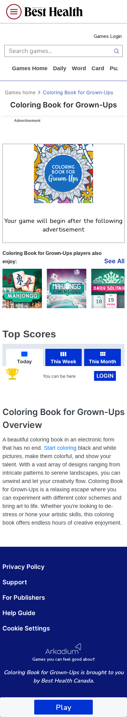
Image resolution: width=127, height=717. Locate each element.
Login (104, 376)
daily (59, 68)
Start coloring (60, 448)
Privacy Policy (23, 566)
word (79, 68)
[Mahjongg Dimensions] (66, 288)
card (98, 68)
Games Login (108, 36)
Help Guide (18, 613)
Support (14, 582)
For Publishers (23, 597)
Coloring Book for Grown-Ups (78, 92)
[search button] (116, 51)
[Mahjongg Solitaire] (22, 288)
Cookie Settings (26, 628)
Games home (29, 68)
